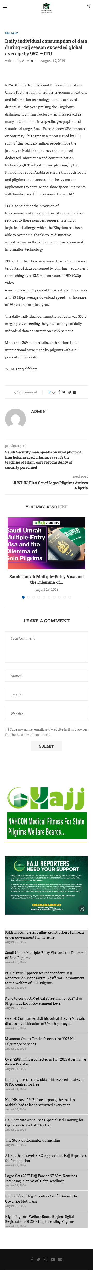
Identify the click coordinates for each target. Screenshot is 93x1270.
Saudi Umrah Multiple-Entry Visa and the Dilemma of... (46, 579)
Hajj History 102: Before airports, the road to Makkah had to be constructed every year (40, 1102)
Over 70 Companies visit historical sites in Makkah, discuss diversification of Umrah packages (45, 1021)
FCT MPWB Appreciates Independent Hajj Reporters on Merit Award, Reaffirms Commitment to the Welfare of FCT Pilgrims (44, 977)
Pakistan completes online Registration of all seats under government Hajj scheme (44, 935)
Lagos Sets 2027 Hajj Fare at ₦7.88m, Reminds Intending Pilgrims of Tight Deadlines (41, 1178)
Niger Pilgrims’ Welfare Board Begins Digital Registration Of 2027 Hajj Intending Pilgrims (39, 1219)
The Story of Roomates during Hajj (32, 1140)
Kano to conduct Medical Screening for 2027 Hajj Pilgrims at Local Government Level (43, 1001)
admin (27, 60)
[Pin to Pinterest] (69, 392)
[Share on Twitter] (64, 392)
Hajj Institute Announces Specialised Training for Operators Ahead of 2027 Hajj (44, 1122)
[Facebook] (32, 1259)
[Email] (60, 1259)
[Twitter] (38, 1259)
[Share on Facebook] (59, 392)
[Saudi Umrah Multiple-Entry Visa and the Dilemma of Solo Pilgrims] (46, 543)
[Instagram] (45, 1259)
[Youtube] (53, 1259)
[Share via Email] (74, 392)
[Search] (88, 7)
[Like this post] (53, 392)
